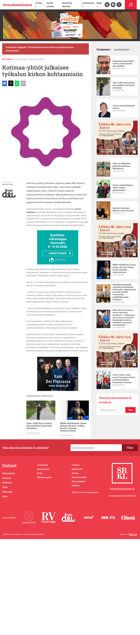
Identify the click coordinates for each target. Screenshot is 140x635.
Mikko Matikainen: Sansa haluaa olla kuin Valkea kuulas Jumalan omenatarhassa (73, 427)
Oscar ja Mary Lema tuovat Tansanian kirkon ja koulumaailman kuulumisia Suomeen (124, 379)
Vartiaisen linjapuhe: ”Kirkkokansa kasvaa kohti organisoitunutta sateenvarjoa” (39, 49)
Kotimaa (7, 59)
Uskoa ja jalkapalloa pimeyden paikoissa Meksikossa (122, 166)
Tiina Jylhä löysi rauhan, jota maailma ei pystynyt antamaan (39, 425)
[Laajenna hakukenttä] (131, 4)
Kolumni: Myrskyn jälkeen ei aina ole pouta (123, 209)
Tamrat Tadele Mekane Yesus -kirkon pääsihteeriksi (123, 187)
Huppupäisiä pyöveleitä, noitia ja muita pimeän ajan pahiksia (123, 63)
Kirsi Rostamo (7, 184)
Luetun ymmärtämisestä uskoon (124, 106)
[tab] (104, 49)
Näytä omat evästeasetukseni (85, 492)
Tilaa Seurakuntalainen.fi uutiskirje (115, 400)
